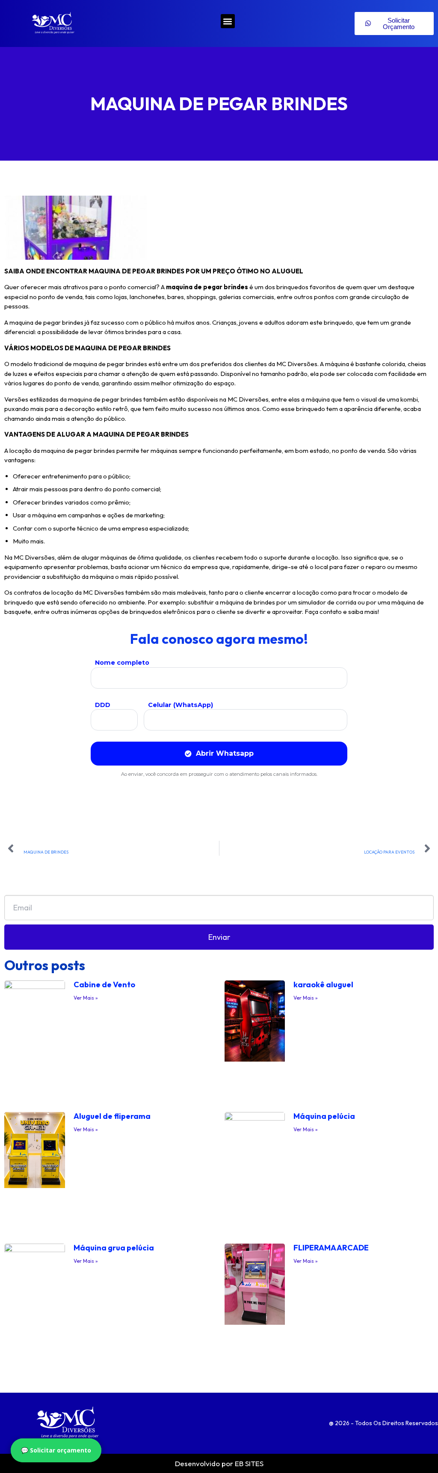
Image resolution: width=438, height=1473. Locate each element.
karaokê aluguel (323, 984)
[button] (228, 21)
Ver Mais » (86, 998)
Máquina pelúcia (324, 1116)
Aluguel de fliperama (112, 1116)
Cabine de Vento (104, 984)
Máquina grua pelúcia (114, 1248)
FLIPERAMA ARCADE (331, 1248)
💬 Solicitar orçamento (56, 1450)
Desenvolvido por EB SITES (219, 1463)
